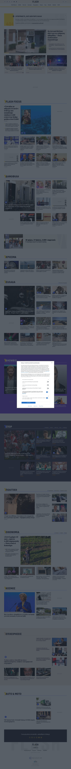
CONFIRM (28, 402)
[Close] (52, 363)
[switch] (47, 381)
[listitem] (35, 379)
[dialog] (35, 384)
